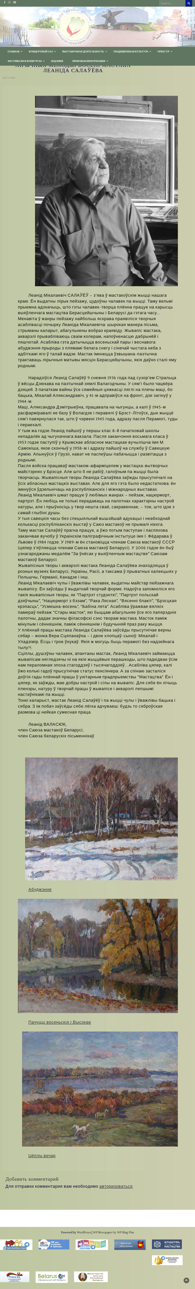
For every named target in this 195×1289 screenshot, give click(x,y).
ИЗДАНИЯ (57, 60)
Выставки (9, 77)
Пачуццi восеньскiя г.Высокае (59, 1022)
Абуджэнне (40, 889)
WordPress (84, 1232)
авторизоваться (116, 1186)
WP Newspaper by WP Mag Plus (113, 1232)
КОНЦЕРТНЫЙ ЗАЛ (41, 51)
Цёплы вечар (42, 1155)
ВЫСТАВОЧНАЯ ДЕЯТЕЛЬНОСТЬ (83, 51)
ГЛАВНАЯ (13, 51)
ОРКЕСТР (163, 51)
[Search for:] (172, 3)
